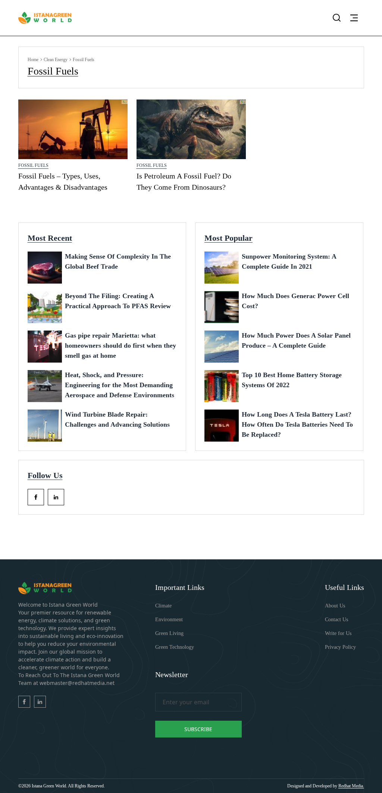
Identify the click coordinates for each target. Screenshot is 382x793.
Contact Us (336, 619)
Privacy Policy (340, 647)
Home (33, 59)
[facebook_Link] (36, 497)
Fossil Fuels (33, 165)
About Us (335, 606)
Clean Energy (56, 59)
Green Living (169, 633)
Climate (163, 606)
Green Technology (174, 647)
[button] (354, 18)
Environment (169, 619)
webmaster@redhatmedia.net (77, 682)
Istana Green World (49, 786)
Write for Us (338, 633)
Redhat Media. (351, 786)
